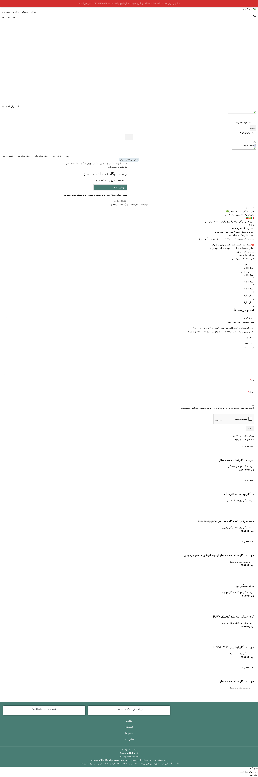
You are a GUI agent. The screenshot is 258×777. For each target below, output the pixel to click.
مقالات (129, 721)
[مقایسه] (250, 662)
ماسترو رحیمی (120, 760)
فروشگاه (129, 727)
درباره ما (129, 733)
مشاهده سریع (244, 662)
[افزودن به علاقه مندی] (250, 641)
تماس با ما (129, 739)
